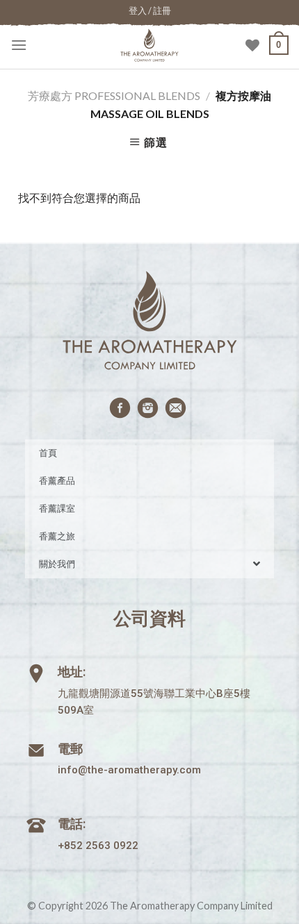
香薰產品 (57, 481)
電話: (72, 823)
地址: (72, 671)
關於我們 (57, 564)
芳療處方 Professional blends (114, 95)
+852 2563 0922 (98, 845)
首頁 (48, 453)
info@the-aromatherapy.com (129, 770)
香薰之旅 (57, 536)
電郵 (70, 748)
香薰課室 (57, 508)
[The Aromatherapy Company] (149, 45)
